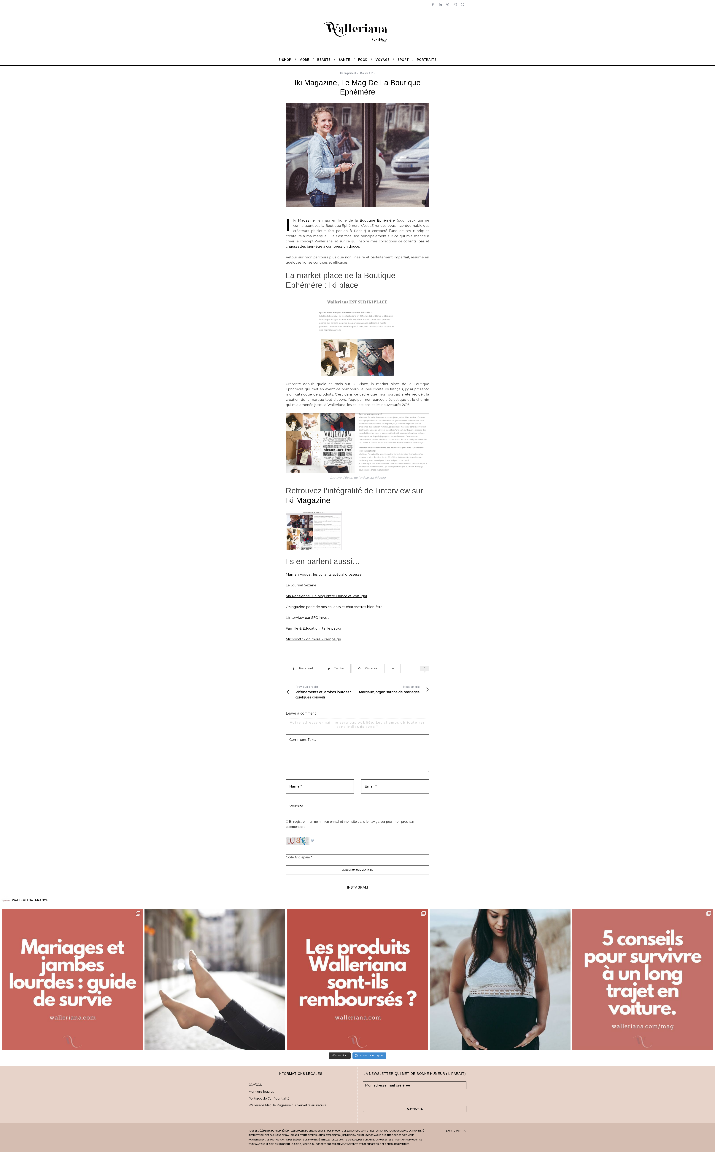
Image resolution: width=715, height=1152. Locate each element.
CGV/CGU (255, 1085)
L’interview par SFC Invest (307, 618)
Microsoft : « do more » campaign (313, 639)
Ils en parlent (348, 73)
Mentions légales (261, 1091)
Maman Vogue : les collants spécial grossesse (324, 574)
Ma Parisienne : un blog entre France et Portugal (326, 596)
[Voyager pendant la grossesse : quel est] (500, 979)
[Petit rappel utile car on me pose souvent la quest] (357, 979)
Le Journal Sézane (301, 585)
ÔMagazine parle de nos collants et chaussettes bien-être (334, 607)
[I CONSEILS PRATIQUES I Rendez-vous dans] (642, 979)
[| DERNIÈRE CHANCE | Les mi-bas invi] (214, 979)
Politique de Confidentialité (269, 1098)
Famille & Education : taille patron (314, 628)
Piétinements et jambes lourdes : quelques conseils (323, 692)
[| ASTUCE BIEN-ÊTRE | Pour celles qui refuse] (72, 979)
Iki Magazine (304, 220)
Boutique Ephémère (377, 220)
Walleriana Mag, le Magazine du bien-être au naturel (288, 1105)
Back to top (453, 1130)
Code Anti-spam (298, 857)
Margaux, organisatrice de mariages (389, 689)
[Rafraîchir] (312, 839)
